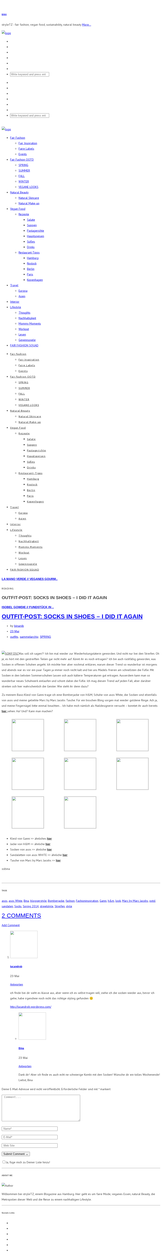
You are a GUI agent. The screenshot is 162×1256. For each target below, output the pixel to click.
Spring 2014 (31, 906)
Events (23, 154)
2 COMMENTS (21, 915)
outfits (14, 636)
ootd (152, 901)
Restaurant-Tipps (29, 252)
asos (4, 901)
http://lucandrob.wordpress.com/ (30, 1007)
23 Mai (14, 631)
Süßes (31, 241)
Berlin (30, 269)
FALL (22, 176)
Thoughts (24, 312)
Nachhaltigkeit (27, 318)
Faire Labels (26, 149)
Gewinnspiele (27, 340)
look (118, 901)
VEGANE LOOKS (28, 187)
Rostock (31, 263)
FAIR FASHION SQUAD (24, 345)
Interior (14, 302)
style (69, 906)
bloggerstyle (38, 901)
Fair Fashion (17, 138)
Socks (18, 906)
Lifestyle (15, 307)
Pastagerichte (35, 230)
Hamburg (33, 258)
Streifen (60, 906)
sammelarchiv (29, 636)
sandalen (7, 906)
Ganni (103, 901)
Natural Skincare (29, 198)
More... (86, 24)
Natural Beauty (19, 192)
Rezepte (24, 214)
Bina (26, 901)
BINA (4, 14)
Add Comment (11, 925)
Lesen (22, 334)
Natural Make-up (29, 203)
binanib (19, 625)
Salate (31, 220)
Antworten (16, 984)
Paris (30, 274)
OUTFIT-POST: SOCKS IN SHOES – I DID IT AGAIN (72, 616)
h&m (111, 901)
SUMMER (24, 170)
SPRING (23, 165)
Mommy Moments (30, 323)
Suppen (32, 225)
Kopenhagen (35, 280)
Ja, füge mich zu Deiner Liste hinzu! (28, 1162)
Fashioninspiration (87, 901)
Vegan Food (17, 209)
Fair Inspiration (28, 143)
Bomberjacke (56, 901)
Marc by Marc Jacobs (135, 901)
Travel (14, 285)
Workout (24, 329)
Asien (22, 296)
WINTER (24, 181)
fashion (70, 901)
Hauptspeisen (35, 236)
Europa (23, 291)
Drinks (31, 247)
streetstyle (46, 906)
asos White (15, 901)
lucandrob (16, 966)
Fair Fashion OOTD (22, 159)
